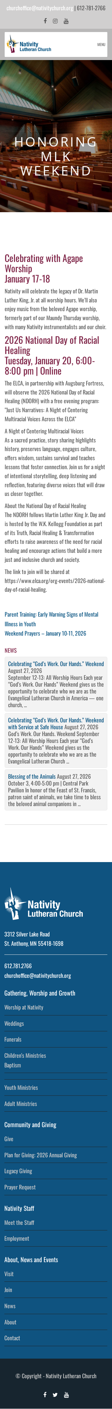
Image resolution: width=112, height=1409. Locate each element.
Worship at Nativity (23, 1007)
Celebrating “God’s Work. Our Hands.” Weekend (56, 664)
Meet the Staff (19, 1222)
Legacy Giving (18, 1171)
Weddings (14, 1023)
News (10, 1306)
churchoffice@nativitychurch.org (40, 8)
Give (8, 1139)
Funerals (12, 1039)
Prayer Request (20, 1187)
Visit (9, 1274)
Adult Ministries (20, 1103)
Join (8, 1289)
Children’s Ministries (25, 1055)
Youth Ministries (21, 1087)
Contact (12, 1338)
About (10, 1322)
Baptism (12, 1065)
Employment (16, 1238)
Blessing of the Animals (32, 776)
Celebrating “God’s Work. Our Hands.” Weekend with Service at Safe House (56, 723)
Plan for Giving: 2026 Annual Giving (40, 1155)
